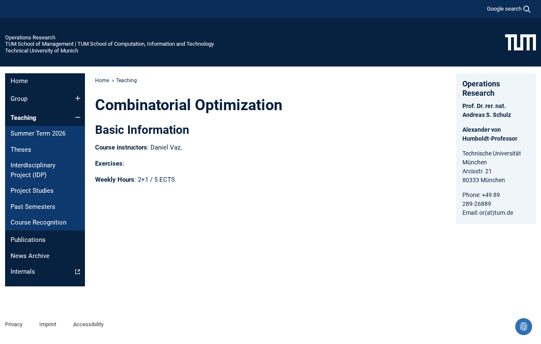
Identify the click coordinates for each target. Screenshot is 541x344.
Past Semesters (33, 207)
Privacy (13, 324)
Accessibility (88, 324)
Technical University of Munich (41, 50)
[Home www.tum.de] (520, 42)
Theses (21, 149)
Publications (28, 240)
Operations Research (30, 37)
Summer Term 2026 (38, 133)
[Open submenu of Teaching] (78, 117)
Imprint (47, 324)
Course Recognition (38, 222)
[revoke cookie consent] (523, 326)
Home (19, 81)
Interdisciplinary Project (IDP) (33, 170)
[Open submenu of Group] (78, 98)
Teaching (23, 118)
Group (19, 99)
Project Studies (32, 190)
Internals (23, 271)
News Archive (30, 256)
